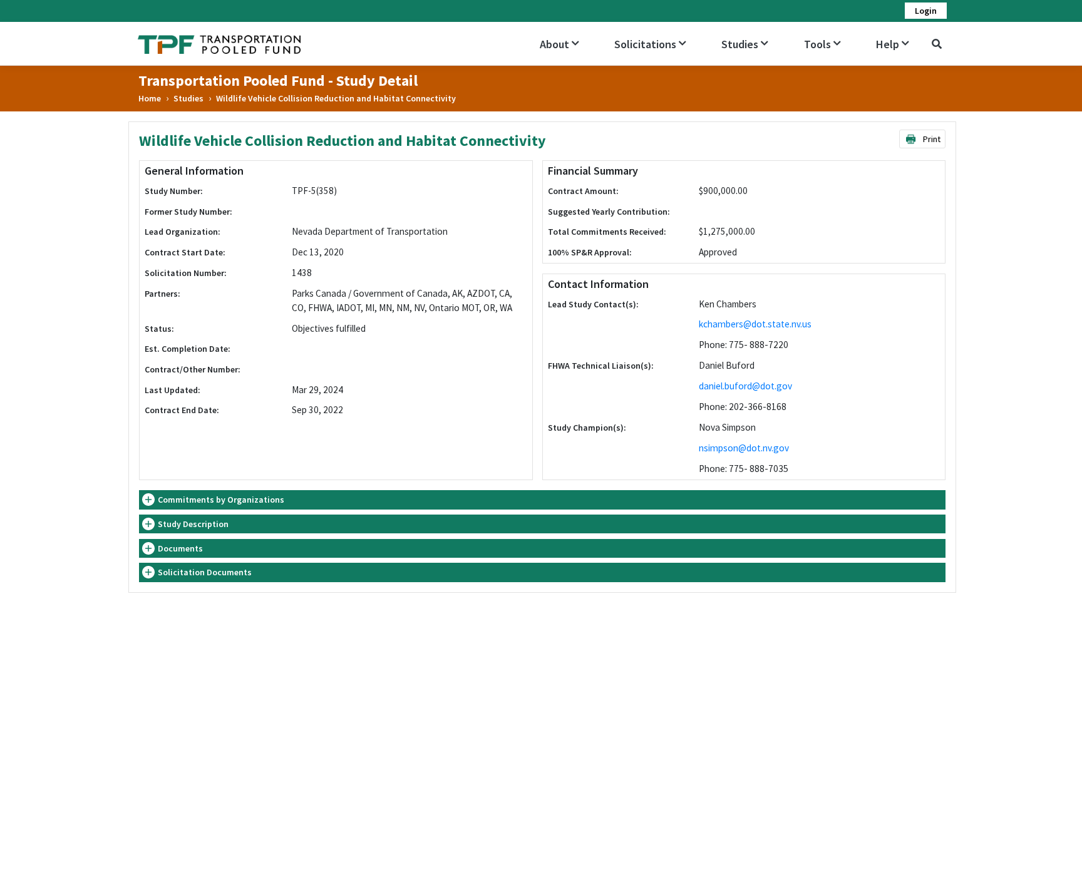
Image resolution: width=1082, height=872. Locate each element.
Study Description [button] (193, 524)
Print (930, 139)
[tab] (542, 500)
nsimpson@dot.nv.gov (744, 448)
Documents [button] (180, 548)
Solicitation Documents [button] (205, 572)
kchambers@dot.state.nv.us (755, 324)
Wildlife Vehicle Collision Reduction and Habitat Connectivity (336, 98)
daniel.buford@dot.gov (745, 386)
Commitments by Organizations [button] (221, 499)
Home (149, 98)
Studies (188, 98)
